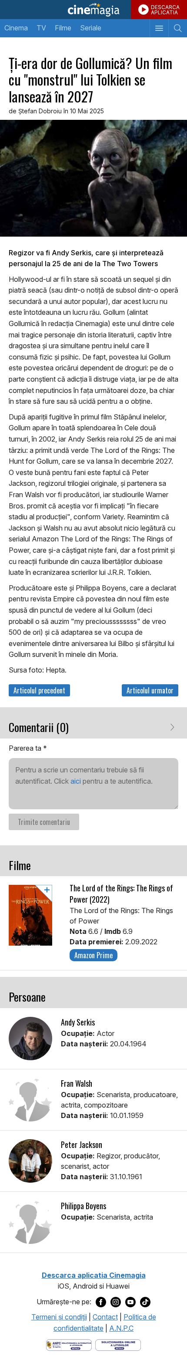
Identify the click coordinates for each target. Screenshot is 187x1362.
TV (41, 27)
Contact (105, 1317)
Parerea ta (28, 748)
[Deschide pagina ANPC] (69, 1344)
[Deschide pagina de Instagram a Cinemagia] (115, 1302)
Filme (63, 27)
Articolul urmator (150, 690)
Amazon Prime (93, 955)
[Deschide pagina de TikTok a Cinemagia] (145, 1302)
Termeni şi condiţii (59, 1317)
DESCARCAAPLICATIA (165, 10)
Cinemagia (93, 9)
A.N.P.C (121, 1328)
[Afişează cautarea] (177, 28)
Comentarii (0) (39, 727)
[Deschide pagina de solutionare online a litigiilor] (118, 1344)
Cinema (16, 27)
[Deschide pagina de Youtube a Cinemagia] (130, 1302)
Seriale (90, 27)
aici (75, 781)
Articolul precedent (39, 690)
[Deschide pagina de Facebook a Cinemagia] (101, 1302)
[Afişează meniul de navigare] (159, 28)
